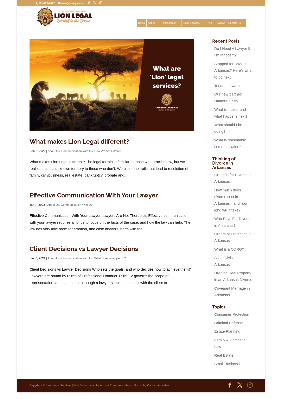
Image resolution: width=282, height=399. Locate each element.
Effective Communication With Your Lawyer (94, 195)
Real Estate (223, 355)
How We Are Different (108, 151)
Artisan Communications (116, 385)
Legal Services (191, 23)
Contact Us (234, 23)
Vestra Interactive (158, 385)
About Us (54, 151)
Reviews (220, 23)
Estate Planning (227, 331)
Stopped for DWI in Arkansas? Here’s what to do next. (233, 70)
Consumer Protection (231, 314)
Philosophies (168, 23)
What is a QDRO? (229, 249)
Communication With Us (77, 151)
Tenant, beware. (227, 86)
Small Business (227, 364)
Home (141, 23)
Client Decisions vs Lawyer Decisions (84, 248)
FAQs (209, 23)
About (151, 23)
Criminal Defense (228, 323)
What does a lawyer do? (110, 258)
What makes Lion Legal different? (79, 141)
